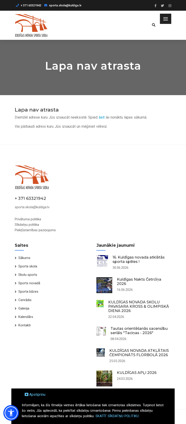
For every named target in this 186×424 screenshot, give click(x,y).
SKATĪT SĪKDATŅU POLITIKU (117, 416)
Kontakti (24, 325)
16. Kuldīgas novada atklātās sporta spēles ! (139, 259)
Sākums (24, 258)
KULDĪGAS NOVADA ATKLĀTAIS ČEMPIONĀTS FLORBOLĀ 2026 (139, 352)
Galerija (23, 308)
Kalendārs (25, 317)
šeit (102, 117)
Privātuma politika (28, 219)
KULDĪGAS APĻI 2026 (137, 373)
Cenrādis (25, 300)
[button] (11, 412)
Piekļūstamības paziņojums (35, 230)
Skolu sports (27, 275)
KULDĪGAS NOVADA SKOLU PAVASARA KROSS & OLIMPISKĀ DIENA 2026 (138, 306)
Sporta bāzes (28, 291)
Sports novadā (29, 283)
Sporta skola (27, 266)
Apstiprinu (36, 394)
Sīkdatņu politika (27, 225)
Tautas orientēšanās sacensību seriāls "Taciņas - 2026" (139, 330)
